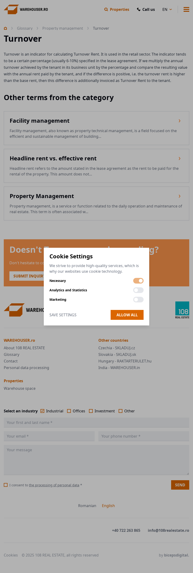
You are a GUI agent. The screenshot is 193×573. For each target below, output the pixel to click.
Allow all (127, 314)
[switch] (138, 281)
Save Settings (62, 314)
